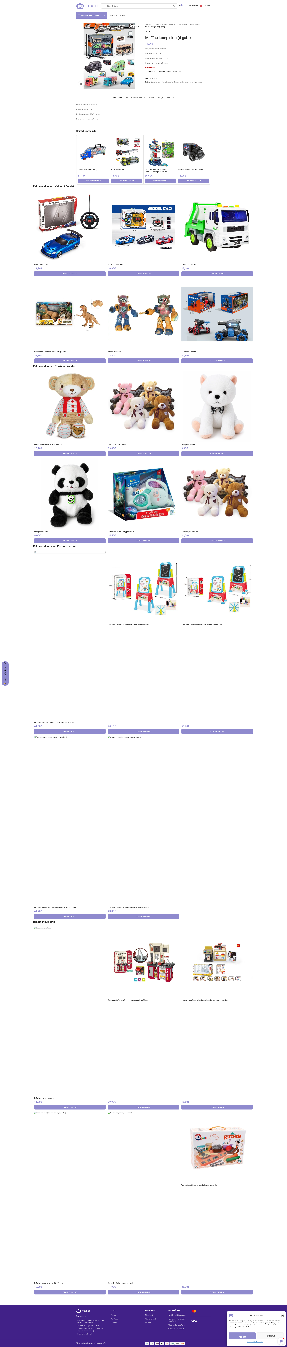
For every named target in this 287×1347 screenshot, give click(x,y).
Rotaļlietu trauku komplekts (44, 1098)
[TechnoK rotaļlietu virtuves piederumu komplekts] (217, 1147)
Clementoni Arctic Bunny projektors (121, 532)
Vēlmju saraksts (151, 1319)
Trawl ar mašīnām (117, 169)
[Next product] (152, 31)
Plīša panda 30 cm (41, 532)
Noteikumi (270, 1336)
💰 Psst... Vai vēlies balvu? (5, 675)
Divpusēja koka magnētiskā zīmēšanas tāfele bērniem (54, 722)
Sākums (148, 24)
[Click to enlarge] (81, 84)
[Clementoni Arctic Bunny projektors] (143, 494)
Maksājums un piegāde (176, 1329)
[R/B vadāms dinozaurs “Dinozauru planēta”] (70, 314)
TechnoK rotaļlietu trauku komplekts (121, 1283)
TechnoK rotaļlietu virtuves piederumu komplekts (199, 1185)
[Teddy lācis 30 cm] (217, 407)
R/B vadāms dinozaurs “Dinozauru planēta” (50, 352)
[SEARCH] (174, 6)
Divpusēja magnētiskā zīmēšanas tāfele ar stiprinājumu (201, 624)
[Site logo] (87, 6)
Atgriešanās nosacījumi (176, 1325)
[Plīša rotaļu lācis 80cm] (217, 494)
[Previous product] (146, 31)
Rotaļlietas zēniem (160, 24)
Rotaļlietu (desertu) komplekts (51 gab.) (48, 1283)
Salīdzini (148, 1323)
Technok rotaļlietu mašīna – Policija (191, 169)
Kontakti (114, 1323)
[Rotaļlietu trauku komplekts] (70, 1011)
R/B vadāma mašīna (41, 264)
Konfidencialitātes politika (255, 1342)
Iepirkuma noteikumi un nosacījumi (176, 1320)
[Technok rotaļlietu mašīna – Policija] (193, 152)
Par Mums (114, 1319)
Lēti (155, 82)
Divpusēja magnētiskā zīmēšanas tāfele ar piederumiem (128, 624)
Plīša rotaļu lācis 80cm (189, 532)
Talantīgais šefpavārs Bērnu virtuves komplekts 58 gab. (128, 1000)
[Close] (5, 663)
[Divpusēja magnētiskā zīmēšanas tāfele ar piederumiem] (143, 586)
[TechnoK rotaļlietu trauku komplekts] (143, 1196)
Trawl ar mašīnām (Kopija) (87, 169)
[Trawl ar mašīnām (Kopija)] (93, 152)
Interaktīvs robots (114, 352)
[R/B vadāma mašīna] (70, 227)
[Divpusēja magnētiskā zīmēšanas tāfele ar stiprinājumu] (217, 586)
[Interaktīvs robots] (143, 314)
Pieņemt (242, 1337)
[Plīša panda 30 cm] (70, 494)
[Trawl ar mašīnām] (126, 152)
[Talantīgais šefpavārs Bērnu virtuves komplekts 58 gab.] (143, 962)
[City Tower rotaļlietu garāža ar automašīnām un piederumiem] (160, 152)
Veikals (113, 1315)
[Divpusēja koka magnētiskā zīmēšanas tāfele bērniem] (70, 635)
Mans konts (149, 1315)
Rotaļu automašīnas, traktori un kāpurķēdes (184, 24)
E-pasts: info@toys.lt (84, 1334)
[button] (282, 1315)
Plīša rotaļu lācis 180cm (117, 444)
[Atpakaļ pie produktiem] (149, 31)
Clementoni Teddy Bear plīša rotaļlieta (48, 444)
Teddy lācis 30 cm (188, 444)
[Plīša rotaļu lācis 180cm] (143, 407)
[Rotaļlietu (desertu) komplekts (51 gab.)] (70, 1196)
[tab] (117, 96)
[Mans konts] (185, 6)
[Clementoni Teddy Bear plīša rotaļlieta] (70, 407)
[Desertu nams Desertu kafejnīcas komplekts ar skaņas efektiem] (217, 962)
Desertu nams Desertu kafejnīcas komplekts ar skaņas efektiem (204, 1000)
